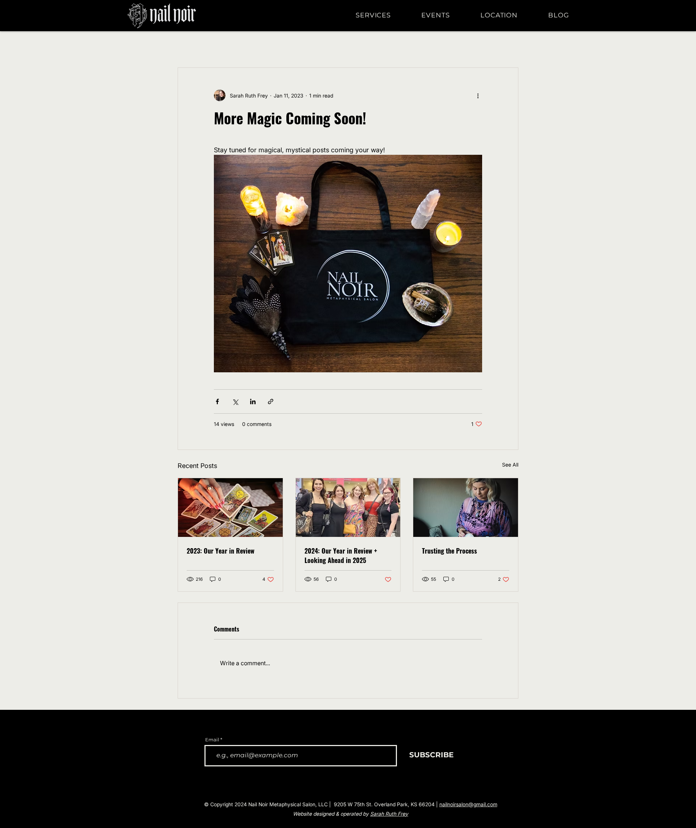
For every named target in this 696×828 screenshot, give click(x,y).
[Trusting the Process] (465, 507)
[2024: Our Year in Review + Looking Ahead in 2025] (348, 507)
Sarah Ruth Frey (389, 814)
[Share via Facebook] (217, 401)
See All (510, 464)
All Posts (188, 45)
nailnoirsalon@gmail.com (468, 804)
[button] (383, 15)
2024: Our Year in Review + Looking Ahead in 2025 (340, 555)
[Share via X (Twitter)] (235, 401)
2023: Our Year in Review (220, 550)
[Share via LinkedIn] (252, 401)
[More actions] (477, 95)
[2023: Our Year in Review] (230, 507)
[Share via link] (270, 401)
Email (212, 739)
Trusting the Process (449, 550)
